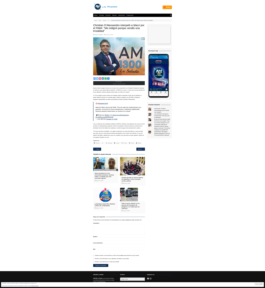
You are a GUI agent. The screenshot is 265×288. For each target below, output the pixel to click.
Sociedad (101, 15)
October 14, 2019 (111, 119)
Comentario (96, 223)
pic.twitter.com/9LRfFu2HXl (104, 117)
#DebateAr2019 (103, 103)
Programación (130, 15)
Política (96, 15)
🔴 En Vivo (167, 7)
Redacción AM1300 (98, 34)
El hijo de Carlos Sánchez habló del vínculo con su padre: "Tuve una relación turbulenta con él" (162, 121)
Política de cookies (34, 285)
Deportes (114, 15)
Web (94, 249)
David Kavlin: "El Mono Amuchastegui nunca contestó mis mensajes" (161, 110)
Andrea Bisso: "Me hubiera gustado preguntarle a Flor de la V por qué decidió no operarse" (162, 133)
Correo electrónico (98, 242)
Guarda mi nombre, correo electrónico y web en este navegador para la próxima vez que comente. (117, 255)
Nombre (95, 236)
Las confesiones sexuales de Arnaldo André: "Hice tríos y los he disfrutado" (161, 115)
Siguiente (140, 149)
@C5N (107, 115)
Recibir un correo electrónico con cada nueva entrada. (107, 261)
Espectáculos (121, 15)
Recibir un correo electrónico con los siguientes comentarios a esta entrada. (112, 258)
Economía (108, 15)
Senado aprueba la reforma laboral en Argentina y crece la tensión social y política (132, 179)
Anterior (98, 149)
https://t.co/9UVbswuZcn (120, 115)
